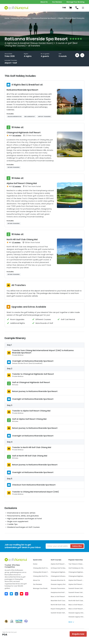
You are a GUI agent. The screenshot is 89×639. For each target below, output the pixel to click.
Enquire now (78, 634)
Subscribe (77, 546)
